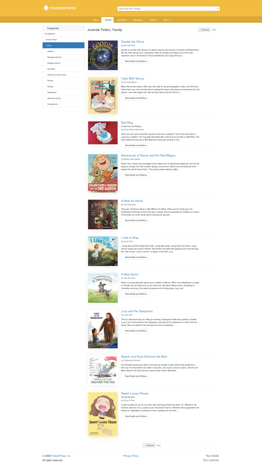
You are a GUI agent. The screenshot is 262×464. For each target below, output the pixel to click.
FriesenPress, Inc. (61, 455)
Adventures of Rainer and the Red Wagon (148, 155)
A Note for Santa (132, 201)
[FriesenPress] (61, 8)
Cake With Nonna (132, 78)
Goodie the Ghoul (132, 41)
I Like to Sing (129, 237)
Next (214, 29)
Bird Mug (127, 122)
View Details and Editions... (136, 61)
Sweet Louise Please (135, 393)
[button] (166, 20)
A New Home (129, 274)
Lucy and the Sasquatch (137, 311)
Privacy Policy (131, 455)
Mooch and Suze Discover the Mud (144, 356)
